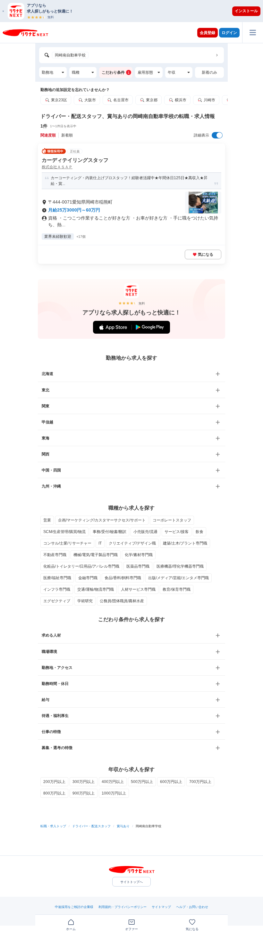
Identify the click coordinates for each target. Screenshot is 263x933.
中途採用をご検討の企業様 (74, 907)
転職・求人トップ (53, 826)
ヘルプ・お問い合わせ (192, 907)
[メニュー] (252, 32)
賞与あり (123, 826)
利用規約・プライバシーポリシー (122, 907)
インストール (246, 11)
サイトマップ (161, 907)
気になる (205, 254)
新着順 (67, 135)
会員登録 (207, 32)
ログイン (229, 32)
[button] (134, 11)
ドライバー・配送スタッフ (91, 826)
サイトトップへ (131, 882)
